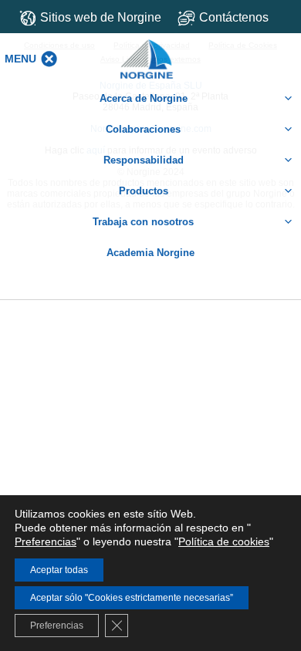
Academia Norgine (150, 252)
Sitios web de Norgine (100, 17)
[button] (20, 58)
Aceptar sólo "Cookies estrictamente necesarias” (131, 597)
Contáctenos (234, 17)
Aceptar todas (59, 570)
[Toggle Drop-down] (234, 17)
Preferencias (45, 541)
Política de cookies (223, 541)
